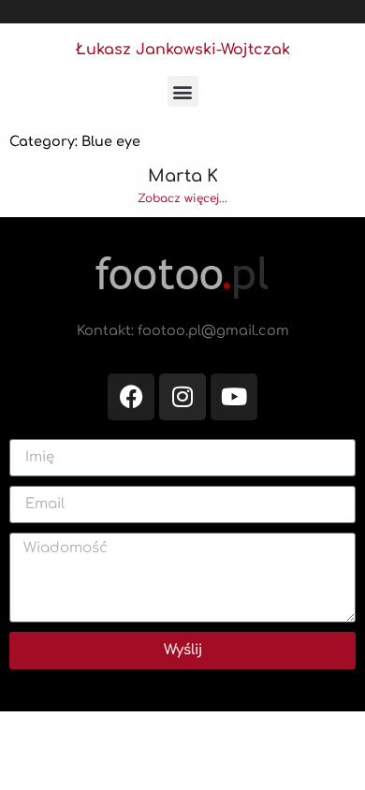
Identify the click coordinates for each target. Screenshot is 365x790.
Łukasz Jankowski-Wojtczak (183, 49)
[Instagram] (182, 396)
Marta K (183, 176)
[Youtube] (234, 396)
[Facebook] (131, 396)
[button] (183, 91)
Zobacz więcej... (182, 198)
